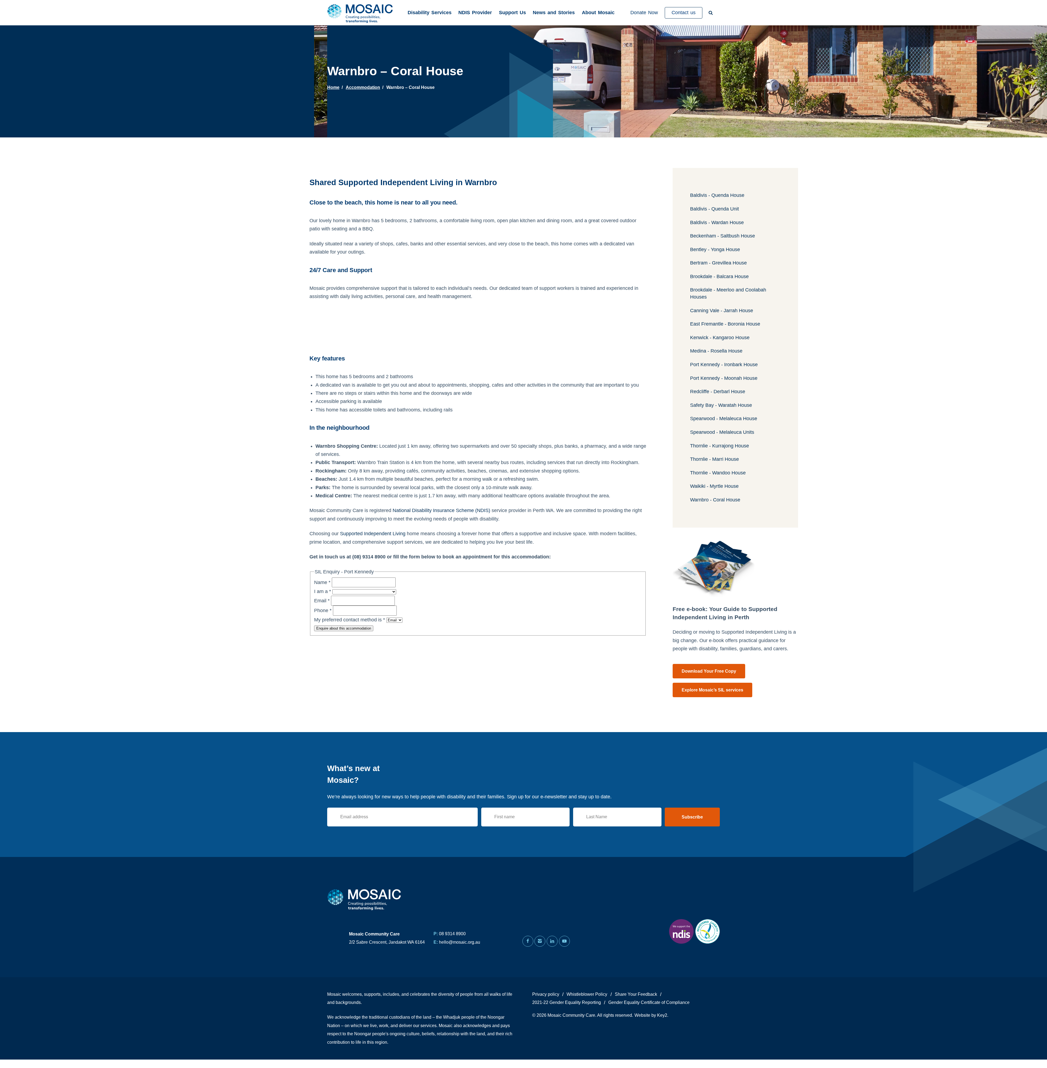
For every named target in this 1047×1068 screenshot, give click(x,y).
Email (322, 600)
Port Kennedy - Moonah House (723, 378)
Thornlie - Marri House (714, 459)
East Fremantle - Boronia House (725, 324)
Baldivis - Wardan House (717, 222)
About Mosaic (598, 12)
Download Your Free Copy (709, 671)
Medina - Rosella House (716, 351)
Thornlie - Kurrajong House (719, 446)
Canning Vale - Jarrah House (721, 310)
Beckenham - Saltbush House (722, 236)
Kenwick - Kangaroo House (720, 337)
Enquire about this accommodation (343, 628)
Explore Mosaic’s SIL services (712, 690)
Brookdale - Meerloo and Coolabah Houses (728, 293)
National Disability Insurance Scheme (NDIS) (441, 510)
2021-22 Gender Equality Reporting (566, 1002)
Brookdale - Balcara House (719, 276)
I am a (322, 591)
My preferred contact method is (349, 619)
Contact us (684, 12)
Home (333, 87)
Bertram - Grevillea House (718, 263)
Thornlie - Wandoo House (718, 473)
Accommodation (363, 87)
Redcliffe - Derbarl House (717, 391)
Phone (323, 610)
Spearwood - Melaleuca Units (722, 432)
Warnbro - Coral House (715, 500)
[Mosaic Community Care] (361, 12)
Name (322, 582)
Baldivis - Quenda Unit (714, 209)
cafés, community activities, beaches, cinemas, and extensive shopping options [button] (493, 471)
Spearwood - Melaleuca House (723, 418)
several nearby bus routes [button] (495, 462)
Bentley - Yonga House (715, 249)
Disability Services (430, 12)
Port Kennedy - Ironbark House (724, 364)
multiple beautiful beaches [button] (404, 479)
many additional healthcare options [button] (506, 495)
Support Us (512, 12)
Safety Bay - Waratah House (721, 405)
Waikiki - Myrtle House (714, 486)
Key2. (662, 1015)
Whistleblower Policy (587, 994)
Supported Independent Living (372, 533)
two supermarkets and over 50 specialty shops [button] (501, 446)
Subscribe (692, 817)
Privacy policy (545, 994)
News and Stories (554, 12)
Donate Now (644, 12)
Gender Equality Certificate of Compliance (649, 1002)
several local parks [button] (413, 487)
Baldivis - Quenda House (717, 195)
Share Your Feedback (636, 994)
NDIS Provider (475, 12)
